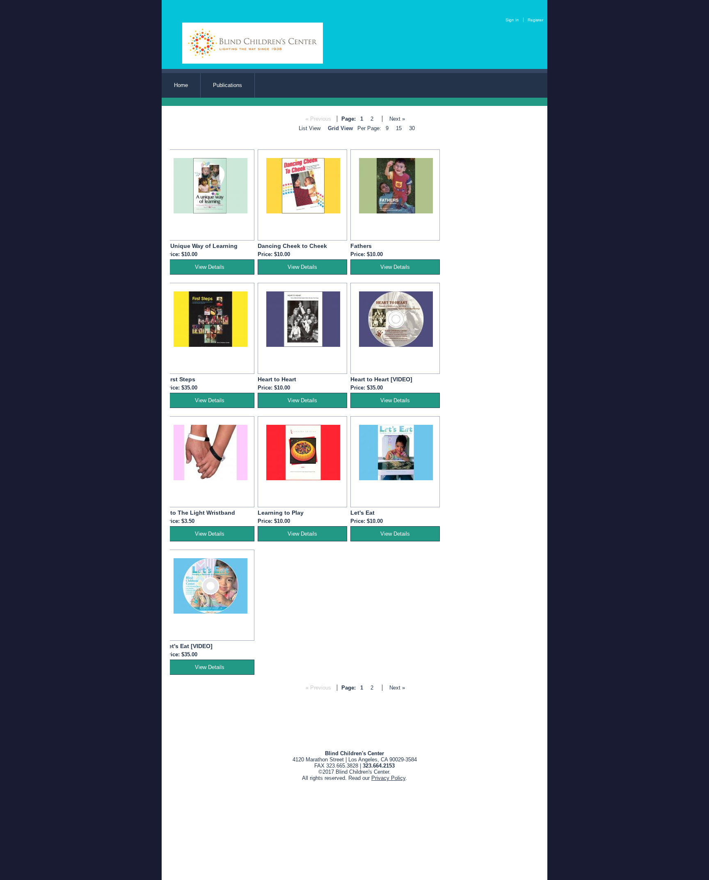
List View (309, 128)
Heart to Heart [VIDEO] (381, 379)
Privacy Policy (388, 778)
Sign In (512, 20)
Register (535, 20)
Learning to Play (281, 512)
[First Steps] (210, 345)
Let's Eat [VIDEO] (189, 646)
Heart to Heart (277, 379)
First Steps (180, 379)
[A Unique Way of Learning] (210, 212)
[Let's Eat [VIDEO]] (210, 612)
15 (399, 128)
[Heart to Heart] (303, 345)
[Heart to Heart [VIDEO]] (396, 345)
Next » (397, 119)
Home (181, 85)
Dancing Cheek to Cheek (292, 246)
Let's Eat (362, 512)
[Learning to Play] (303, 478)
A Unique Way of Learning (201, 246)
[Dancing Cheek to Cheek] (303, 212)
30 (412, 128)
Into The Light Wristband (200, 512)
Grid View (340, 128)
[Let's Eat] (396, 478)
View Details (209, 267)
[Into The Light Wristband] (210, 478)
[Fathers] (396, 212)
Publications (227, 85)
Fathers (361, 246)
